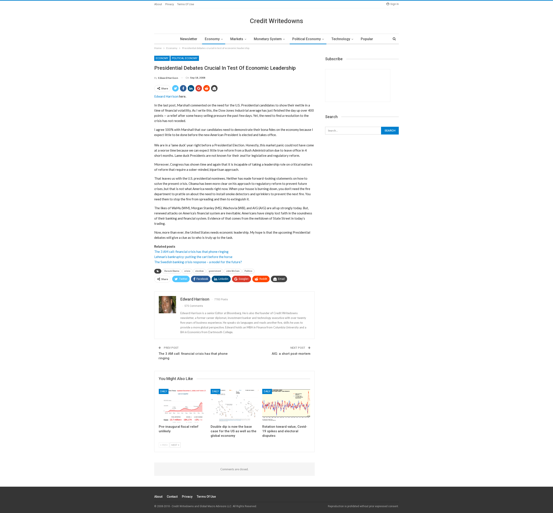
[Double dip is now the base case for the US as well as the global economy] (235, 405)
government (215, 271)
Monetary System (268, 39)
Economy (212, 39)
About (158, 4)
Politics (248, 271)
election (199, 271)
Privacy (169, 4)
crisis (187, 271)
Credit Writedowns (276, 21)
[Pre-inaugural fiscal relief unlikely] (183, 405)
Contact (172, 496)
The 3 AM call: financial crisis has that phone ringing (191, 251)
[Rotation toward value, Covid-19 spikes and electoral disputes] (286, 405)
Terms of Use (185, 4)
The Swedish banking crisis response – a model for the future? (198, 262)
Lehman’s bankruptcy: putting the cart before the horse (193, 257)
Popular (367, 39)
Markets (236, 39)
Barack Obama (171, 271)
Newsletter (188, 39)
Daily (163, 391)
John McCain (233, 271)
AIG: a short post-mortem (291, 354)
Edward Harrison (166, 96)
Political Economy (306, 39)
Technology (340, 39)
